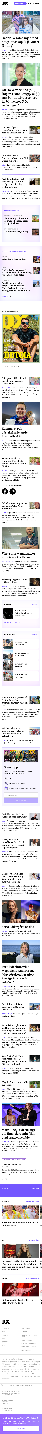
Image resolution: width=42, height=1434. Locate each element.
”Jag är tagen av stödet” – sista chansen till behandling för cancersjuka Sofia (17, 272)
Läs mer (4, 1179)
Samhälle (5, 280)
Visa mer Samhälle (32, 1201)
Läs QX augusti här (9, 366)
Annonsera (25, 1328)
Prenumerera (20, 3)
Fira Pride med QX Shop (15, 231)
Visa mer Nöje (33, 1240)
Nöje (3, 1332)
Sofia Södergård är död (14, 259)
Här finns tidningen (29, 1343)
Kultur (4, 256)
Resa (3, 1338)
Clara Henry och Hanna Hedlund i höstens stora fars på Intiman (15, 220)
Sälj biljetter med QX (11, 622)
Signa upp (21, 1429)
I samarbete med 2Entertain (14, 216)
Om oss (24, 1332)
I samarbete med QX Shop (13, 229)
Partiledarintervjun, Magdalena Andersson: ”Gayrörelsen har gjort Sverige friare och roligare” (16, 287)
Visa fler (5, 296)
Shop (4, 1345)
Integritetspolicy (28, 1347)
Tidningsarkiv (26, 1340)
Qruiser (5, 1342)
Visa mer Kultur (32, 1279)
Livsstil (5, 267)
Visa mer (34, 604)
